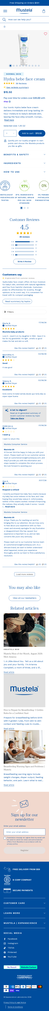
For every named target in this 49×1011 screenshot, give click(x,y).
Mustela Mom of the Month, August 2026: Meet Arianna (23, 655)
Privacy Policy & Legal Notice (15, 1002)
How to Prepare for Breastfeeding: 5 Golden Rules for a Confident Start (23, 712)
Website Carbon (28, 967)
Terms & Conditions (15, 1007)
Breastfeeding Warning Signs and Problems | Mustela (24, 768)
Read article (9, 672)
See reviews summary (17, 87)
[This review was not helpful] (43, 348)
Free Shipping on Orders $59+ (24, 3)
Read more (9, 120)
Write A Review (24, 261)
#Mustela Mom (11, 649)
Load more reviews (24, 574)
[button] (24, 11)
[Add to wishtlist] (45, 34)
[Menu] (5, 11)
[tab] (10, 65)
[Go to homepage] (4, 26)
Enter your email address (15, 826)
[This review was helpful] (37, 348)
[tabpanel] (24, 192)
